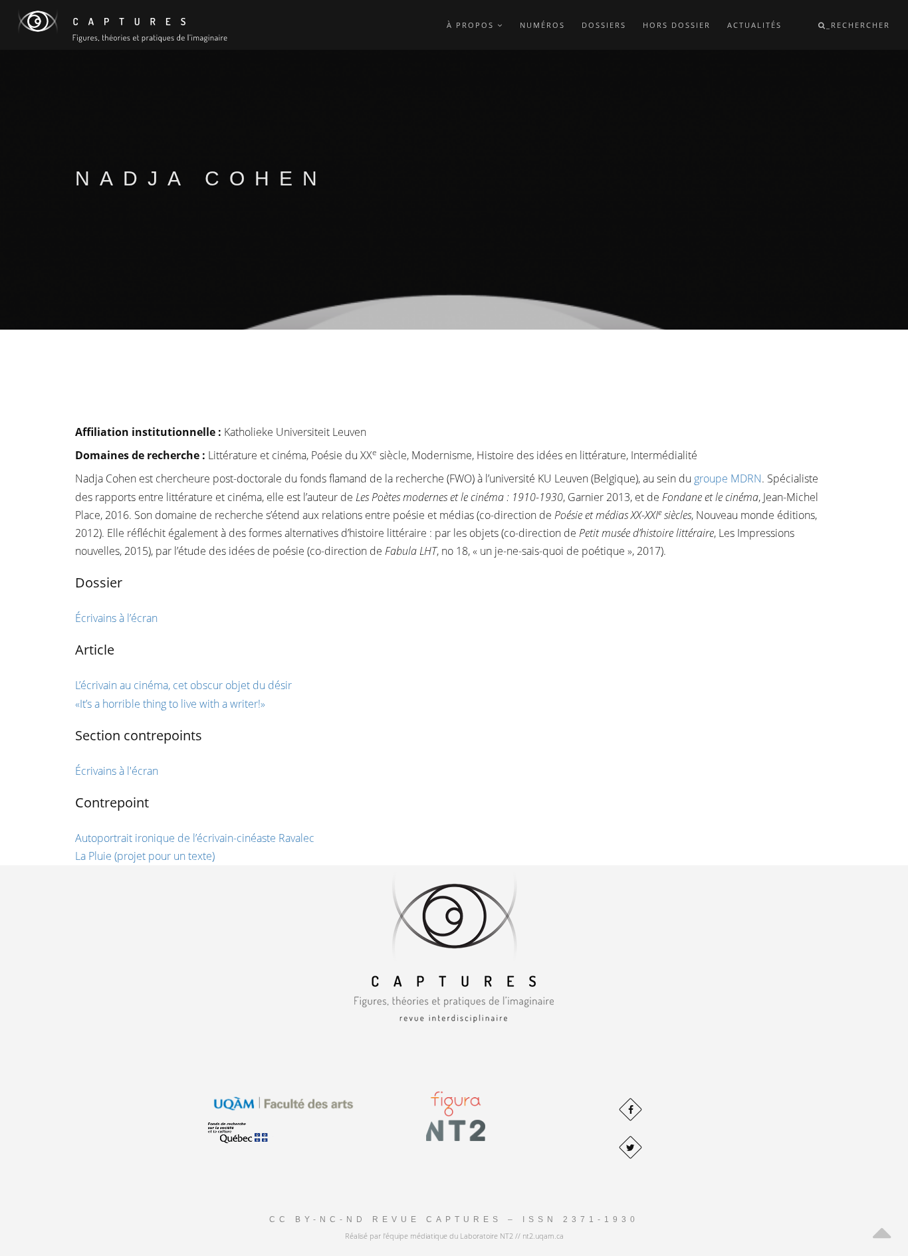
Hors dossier (677, 25)
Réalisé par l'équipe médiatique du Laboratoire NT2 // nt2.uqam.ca (454, 1236)
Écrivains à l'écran (116, 771)
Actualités (754, 25)
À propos (472, 25)
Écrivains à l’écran (116, 618)
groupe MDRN (728, 478)
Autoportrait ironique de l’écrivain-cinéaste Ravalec (194, 838)
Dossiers (604, 25)
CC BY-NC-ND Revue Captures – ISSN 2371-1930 (454, 1219)
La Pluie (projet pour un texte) (145, 856)
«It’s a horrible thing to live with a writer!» (170, 703)
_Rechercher (858, 25)
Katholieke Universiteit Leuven (295, 432)
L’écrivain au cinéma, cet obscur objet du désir (183, 685)
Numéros (542, 25)
